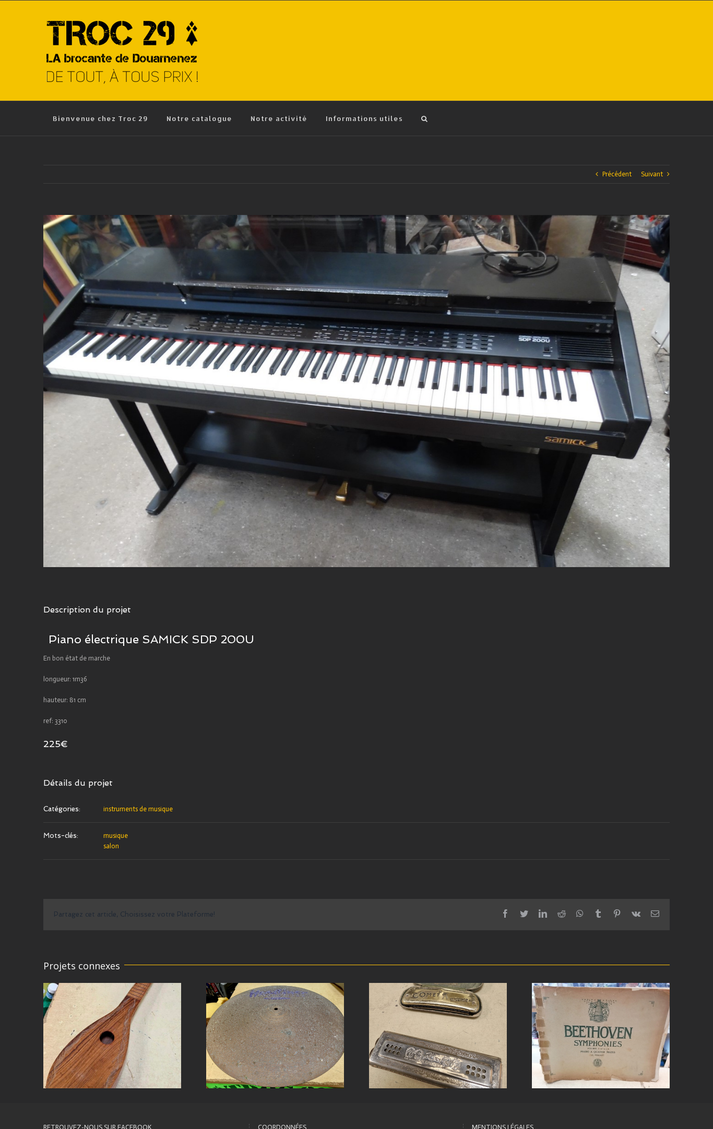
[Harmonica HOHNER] (438, 1035)
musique (115, 835)
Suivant (652, 174)
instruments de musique (138, 809)
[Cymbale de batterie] (275, 1035)
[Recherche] (424, 118)
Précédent (617, 174)
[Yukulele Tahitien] (112, 1035)
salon (111, 846)
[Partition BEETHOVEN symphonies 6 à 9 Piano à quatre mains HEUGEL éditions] (601, 1035)
